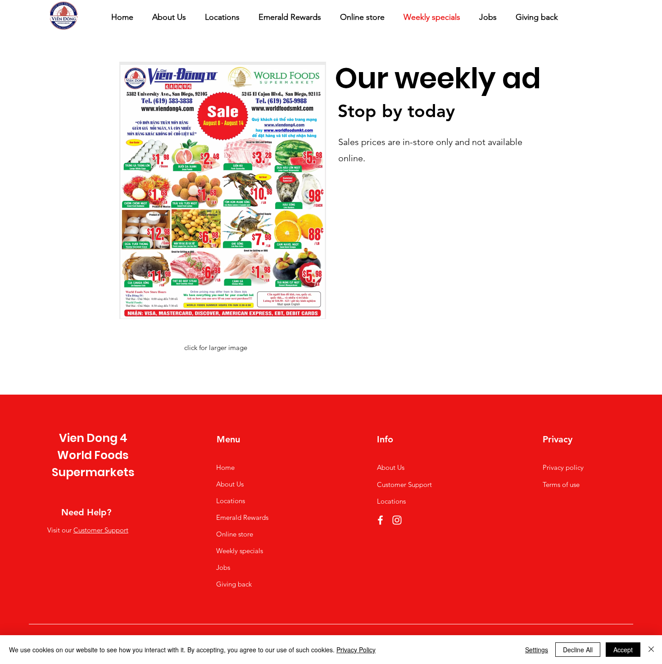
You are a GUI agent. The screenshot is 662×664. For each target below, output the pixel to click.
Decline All (578, 649)
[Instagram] (397, 520)
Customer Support (100, 530)
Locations (230, 500)
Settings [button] (536, 649)
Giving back (234, 584)
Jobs (223, 567)
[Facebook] (380, 520)
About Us (230, 484)
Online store (234, 534)
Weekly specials (239, 550)
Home (225, 467)
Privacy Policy (356, 649)
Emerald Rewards (242, 517)
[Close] (651, 649)
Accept (623, 649)
